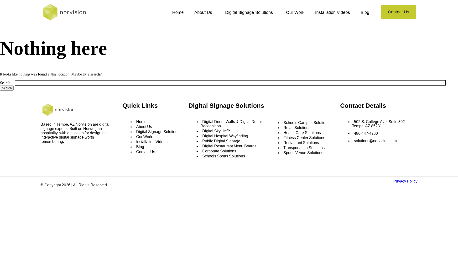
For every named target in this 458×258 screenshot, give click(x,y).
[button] (204, 12)
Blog (365, 12)
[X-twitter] (59, 153)
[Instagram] (52, 153)
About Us (203, 12)
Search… (7, 83)
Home (178, 12)
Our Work (295, 12)
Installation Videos (332, 12)
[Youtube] (66, 153)
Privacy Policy (405, 181)
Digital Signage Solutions (249, 12)
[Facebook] (45, 153)
